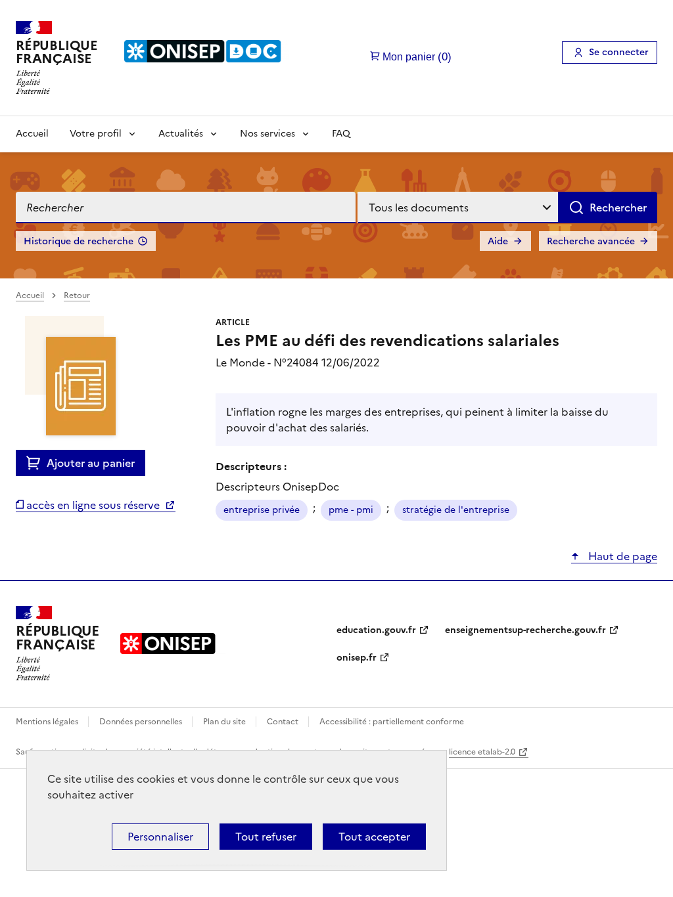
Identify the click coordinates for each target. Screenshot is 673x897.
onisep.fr (356, 658)
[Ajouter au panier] (36, 463)
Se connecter (619, 52)
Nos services (267, 134)
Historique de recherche (78, 241)
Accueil (32, 134)
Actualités (180, 134)
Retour (77, 295)
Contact (283, 722)
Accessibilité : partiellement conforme (391, 722)
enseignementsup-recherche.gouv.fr (525, 630)
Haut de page (621, 556)
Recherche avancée (591, 241)
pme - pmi (351, 510)
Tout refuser (265, 836)
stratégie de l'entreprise (455, 510)
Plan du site (225, 722)
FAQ (341, 134)
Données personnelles (141, 722)
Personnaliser (160, 836)
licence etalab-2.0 (482, 752)
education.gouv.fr (376, 630)
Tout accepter (374, 836)
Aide (498, 241)
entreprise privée (261, 510)
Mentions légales (48, 722)
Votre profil (96, 134)
